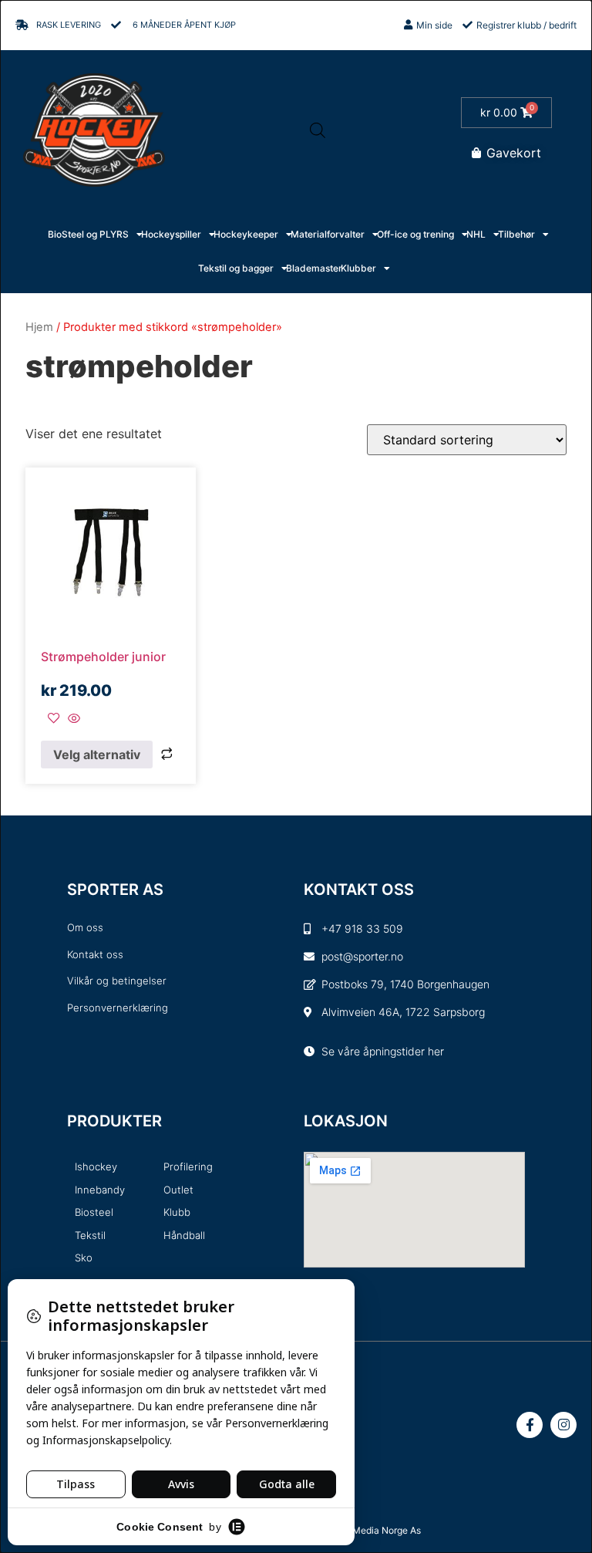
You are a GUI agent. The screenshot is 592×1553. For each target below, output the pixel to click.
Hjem (39, 327)
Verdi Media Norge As (374, 1530)
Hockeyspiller (171, 234)
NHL (476, 234)
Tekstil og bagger (236, 268)
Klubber (358, 268)
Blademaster (314, 268)
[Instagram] (563, 1425)
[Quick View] (72, 719)
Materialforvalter (328, 234)
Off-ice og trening (415, 234)
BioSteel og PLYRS (88, 234)
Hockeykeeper (246, 234)
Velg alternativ (96, 754)
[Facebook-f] (529, 1425)
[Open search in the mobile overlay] (317, 130)
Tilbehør (516, 234)
